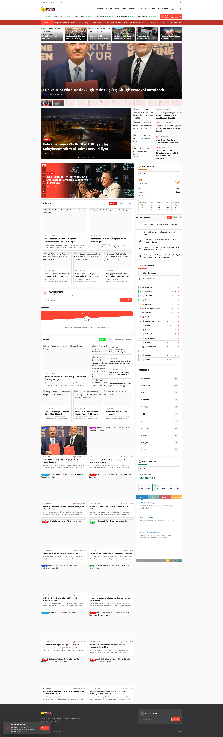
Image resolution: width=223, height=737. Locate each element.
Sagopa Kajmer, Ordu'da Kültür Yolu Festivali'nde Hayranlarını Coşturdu (85, 22)
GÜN (169, 218)
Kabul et (44, 728)
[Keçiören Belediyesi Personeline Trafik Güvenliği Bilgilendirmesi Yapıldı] (117, 103)
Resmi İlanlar (163, 9)
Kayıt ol (126, 300)
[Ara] (173, 9)
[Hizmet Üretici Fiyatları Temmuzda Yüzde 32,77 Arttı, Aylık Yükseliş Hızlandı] (70, 103)
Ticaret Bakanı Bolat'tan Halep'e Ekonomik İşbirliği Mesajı (111, 553)
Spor (124, 9)
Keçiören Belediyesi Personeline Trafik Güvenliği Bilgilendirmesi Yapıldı (60, 599)
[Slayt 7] (88, 157)
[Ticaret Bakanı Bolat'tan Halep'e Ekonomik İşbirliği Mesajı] (105, 103)
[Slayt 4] (83, 157)
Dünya (117, 9)
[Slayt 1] (78, 157)
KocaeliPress (48, 457)
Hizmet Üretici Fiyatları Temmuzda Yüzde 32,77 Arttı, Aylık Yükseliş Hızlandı (155, 22)
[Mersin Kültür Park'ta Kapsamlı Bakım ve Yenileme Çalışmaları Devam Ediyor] (152, 103)
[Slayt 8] (90, 157)
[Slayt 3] (81, 157)
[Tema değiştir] (177, 2)
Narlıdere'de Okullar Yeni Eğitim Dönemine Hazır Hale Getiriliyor (109, 508)
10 (43, 195)
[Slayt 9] (91, 157)
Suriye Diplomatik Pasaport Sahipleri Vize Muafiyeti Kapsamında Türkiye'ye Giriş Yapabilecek (162, 256)
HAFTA (175, 218)
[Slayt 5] (85, 157)
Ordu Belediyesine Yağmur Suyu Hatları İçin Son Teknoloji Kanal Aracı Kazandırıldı (63, 692)
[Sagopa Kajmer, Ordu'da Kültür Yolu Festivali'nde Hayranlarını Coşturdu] (58, 103)
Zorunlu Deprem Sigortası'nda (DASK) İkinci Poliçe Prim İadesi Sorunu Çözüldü (161, 248)
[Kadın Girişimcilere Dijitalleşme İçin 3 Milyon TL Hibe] (141, 103)
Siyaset (139, 9)
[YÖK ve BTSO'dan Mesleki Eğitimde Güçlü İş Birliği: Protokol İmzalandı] (46, 103)
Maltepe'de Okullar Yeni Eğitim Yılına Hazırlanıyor (60, 553)
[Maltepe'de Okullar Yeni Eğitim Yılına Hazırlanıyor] (93, 103)
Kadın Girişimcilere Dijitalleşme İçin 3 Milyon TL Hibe (61, 645)
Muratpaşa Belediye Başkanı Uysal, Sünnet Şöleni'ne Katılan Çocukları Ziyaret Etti (108, 692)
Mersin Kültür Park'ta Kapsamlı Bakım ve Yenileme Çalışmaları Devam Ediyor (108, 646)
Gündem (100, 9)
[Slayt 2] (80, 157)
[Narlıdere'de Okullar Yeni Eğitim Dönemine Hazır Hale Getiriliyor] (81, 103)
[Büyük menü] (180, 9)
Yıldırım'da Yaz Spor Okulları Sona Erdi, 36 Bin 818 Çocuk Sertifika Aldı (110, 599)
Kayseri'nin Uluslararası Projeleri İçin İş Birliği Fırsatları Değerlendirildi (160, 241)
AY (180, 218)
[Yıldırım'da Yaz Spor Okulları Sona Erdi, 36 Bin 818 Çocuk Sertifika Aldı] (129, 103)
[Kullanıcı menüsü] (176, 9)
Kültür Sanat (150, 9)
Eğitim (131, 9)
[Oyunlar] (180, 2)
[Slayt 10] (93, 157)
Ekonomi (109, 9)
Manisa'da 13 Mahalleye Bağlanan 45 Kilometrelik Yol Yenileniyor (69, 180)
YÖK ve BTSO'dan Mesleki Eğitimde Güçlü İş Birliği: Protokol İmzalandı (61, 461)
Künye (61, 2)
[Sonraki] (127, 133)
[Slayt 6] (86, 157)
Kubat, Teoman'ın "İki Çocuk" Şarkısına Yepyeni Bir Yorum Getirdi (161, 225)
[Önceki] (44, 133)
